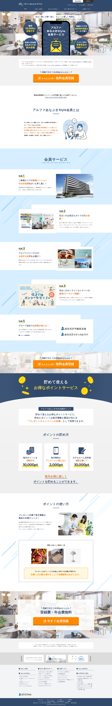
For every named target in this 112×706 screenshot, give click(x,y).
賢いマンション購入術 (44, 673)
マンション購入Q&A (44, 677)
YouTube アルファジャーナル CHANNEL (85, 688)
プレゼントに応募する (64, 671)
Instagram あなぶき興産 (84, 676)
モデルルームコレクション (45, 679)
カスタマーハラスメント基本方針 (62, 702)
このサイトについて (71, 5)
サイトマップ (42, 701)
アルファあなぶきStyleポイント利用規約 (57, 65)
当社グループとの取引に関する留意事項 (43, 702)
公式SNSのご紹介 (83, 673)
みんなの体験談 (43, 681)
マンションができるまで (26, 686)
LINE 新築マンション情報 (84, 684)
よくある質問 (82, 5)
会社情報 (74, 702)
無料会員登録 (58, 78)
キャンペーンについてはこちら (56, 97)
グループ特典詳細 (24, 335)
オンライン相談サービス (45, 683)
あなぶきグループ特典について (66, 679)
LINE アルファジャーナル (84, 686)
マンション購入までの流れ (45, 675)
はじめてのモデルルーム (45, 685)
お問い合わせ (90, 5)
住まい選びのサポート (46, 668)
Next (90, 658)
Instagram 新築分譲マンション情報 (85, 679)
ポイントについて (63, 677)
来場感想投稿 (62, 673)
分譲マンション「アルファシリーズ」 (27, 679)
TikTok (79, 682)
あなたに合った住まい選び (45, 671)
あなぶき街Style (83, 668)
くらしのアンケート (63, 675)
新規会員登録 (78, 1)
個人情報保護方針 (60, 701)
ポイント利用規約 (68, 699)
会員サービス (63, 668)
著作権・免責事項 (51, 701)
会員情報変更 (62, 681)
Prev (21, 658)
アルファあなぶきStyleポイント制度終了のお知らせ (55, 646)
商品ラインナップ (24, 682)
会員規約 (69, 701)
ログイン (88, 1)
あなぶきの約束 (24, 676)
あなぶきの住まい (26, 673)
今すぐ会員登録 (58, 621)
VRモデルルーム (24, 684)
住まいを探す (24, 668)
